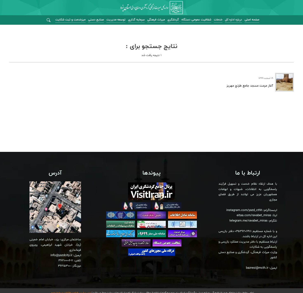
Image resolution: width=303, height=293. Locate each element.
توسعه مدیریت (116, 20)
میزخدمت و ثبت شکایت (70, 20)
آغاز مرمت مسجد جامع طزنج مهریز (250, 86)
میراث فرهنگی (156, 20)
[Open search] (48, 20)
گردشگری (173, 20)
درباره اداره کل (233, 20)
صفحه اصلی (251, 20)
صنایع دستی (96, 20)
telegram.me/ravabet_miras (248, 221)
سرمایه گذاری (136, 20)
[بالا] (288, 280)
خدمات (218, 20)
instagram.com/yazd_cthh (244, 210)
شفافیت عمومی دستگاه (196, 20)
